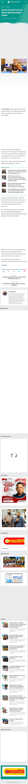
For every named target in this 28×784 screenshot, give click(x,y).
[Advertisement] (14, 40)
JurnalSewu (19, 782)
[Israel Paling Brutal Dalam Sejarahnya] (5, 659)
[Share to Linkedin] (3, 271)
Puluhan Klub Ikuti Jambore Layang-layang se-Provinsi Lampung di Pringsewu (16, 709)
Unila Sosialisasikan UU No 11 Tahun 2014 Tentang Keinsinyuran (14, 277)
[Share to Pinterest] (24, 271)
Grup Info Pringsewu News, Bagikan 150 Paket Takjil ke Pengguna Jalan (16, 636)
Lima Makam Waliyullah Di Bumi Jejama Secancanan (17, 666)
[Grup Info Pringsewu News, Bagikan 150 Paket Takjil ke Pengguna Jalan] (5, 637)
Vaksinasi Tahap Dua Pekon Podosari (16, 719)
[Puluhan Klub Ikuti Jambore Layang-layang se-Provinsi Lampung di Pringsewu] (5, 710)
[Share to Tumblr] (8, 271)
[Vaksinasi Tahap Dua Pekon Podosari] (5, 721)
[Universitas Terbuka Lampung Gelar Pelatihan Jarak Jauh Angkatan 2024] (5, 648)
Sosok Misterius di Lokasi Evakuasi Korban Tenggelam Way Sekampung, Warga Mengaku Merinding (17, 698)
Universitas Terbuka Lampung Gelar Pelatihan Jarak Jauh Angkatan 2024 (17, 647)
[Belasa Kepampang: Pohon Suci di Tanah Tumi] (5, 678)
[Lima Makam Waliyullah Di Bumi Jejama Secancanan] (5, 668)
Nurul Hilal (12, 291)
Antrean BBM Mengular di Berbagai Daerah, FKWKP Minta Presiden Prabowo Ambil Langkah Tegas (17, 191)
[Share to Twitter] (19, 271)
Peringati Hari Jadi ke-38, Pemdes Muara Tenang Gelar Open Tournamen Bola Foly (16, 686)
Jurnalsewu (14, 2)
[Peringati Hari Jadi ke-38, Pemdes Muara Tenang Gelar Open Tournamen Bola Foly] (5, 687)
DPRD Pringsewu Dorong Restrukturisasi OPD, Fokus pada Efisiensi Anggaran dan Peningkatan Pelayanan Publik (17, 178)
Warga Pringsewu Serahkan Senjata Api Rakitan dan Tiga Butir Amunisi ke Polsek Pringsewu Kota (17, 172)
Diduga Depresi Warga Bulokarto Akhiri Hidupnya (14, 284)
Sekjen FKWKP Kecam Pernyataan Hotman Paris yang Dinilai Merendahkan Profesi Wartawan (16, 185)
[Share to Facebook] (14, 271)
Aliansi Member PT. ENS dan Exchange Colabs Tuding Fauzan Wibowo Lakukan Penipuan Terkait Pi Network (17, 625)
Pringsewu (4, 265)
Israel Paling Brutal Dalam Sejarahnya (15, 657)
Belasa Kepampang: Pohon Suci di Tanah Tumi (17, 676)
